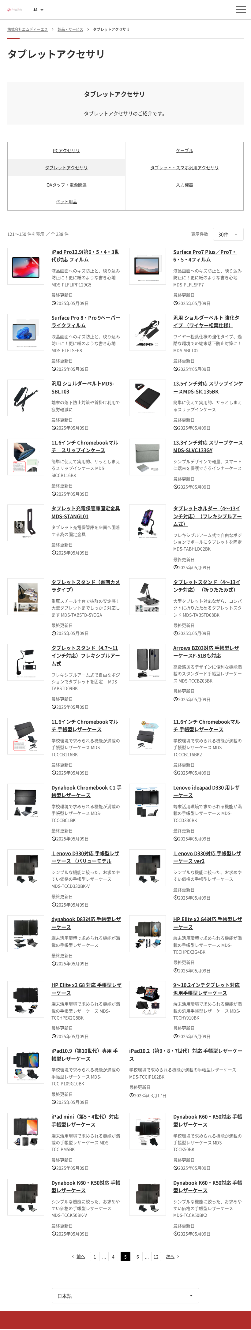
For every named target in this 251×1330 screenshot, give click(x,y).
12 (156, 1256)
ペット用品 (66, 201)
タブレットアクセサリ (66, 167)
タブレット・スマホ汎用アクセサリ (184, 167)
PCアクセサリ (66, 150)
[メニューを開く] (241, 9)
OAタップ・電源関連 (67, 185)
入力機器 (184, 185)
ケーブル (184, 150)
